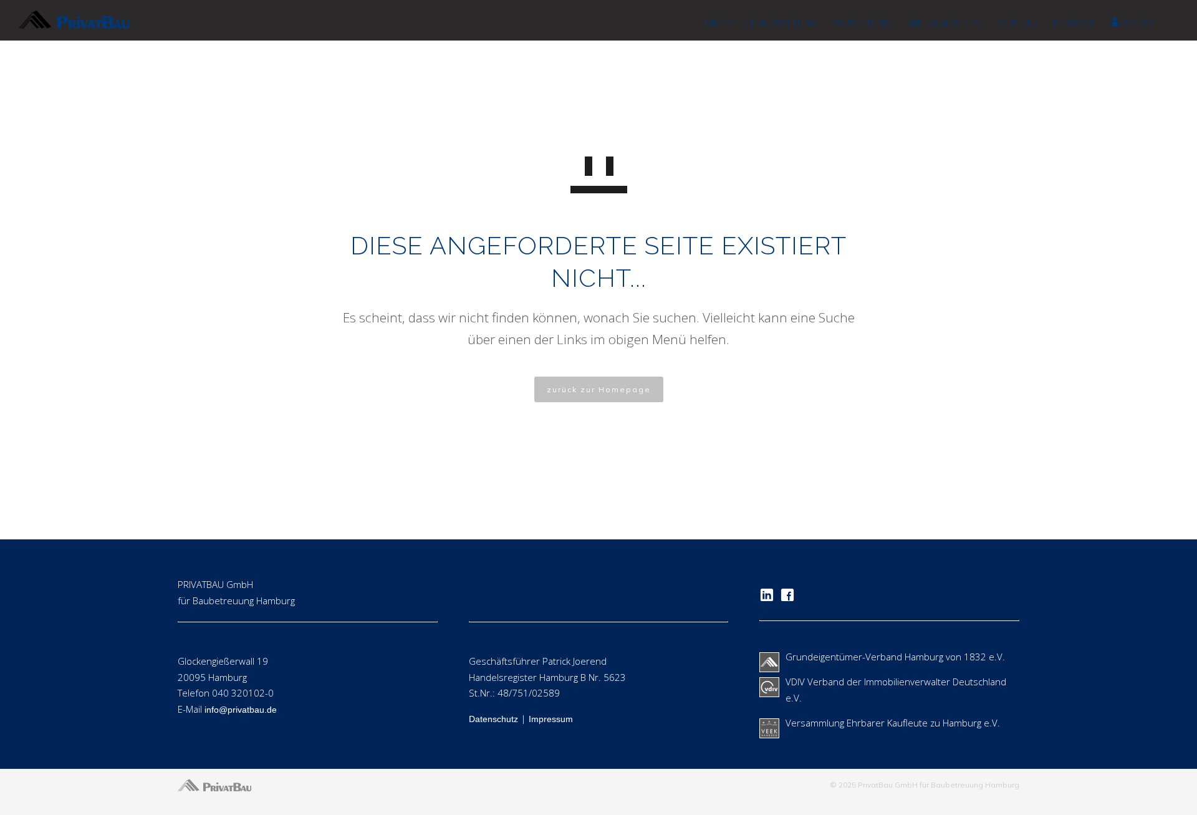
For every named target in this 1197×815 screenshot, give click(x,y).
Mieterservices (943, 23)
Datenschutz (493, 719)
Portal (1141, 23)
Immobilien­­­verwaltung (760, 23)
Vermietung (862, 23)
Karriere (1017, 23)
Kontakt (1073, 23)
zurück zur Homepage (599, 389)
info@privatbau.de (240, 710)
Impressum (551, 719)
